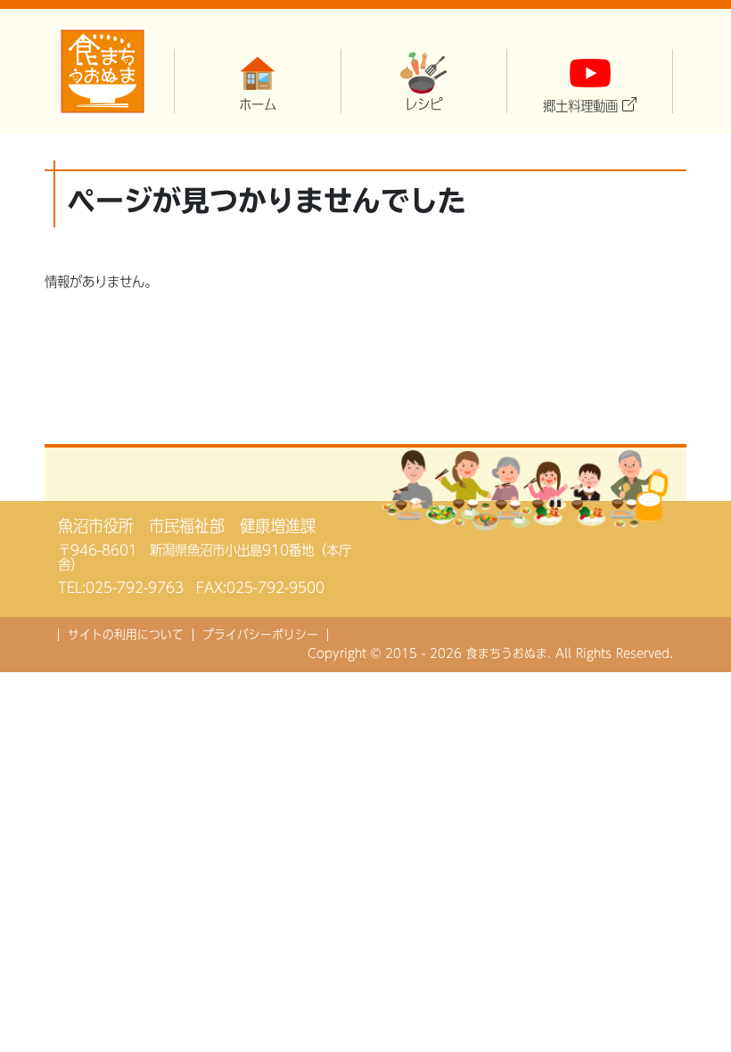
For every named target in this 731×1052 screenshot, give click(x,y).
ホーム (257, 104)
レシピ (423, 104)
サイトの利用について (126, 635)
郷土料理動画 (580, 106)
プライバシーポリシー (260, 635)
